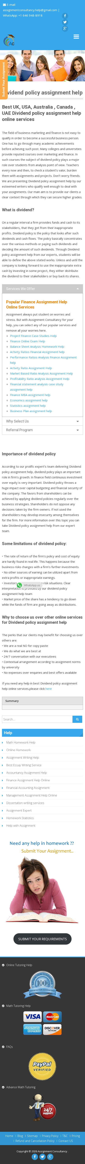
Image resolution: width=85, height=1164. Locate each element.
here (48, 689)
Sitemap (32, 1136)
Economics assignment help (29, 400)
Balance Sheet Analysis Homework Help (37, 346)
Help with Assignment (20, 825)
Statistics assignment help (28, 406)
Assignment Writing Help (22, 757)
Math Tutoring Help (18, 1006)
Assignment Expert (19, 810)
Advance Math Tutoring (20, 1087)
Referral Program (19, 430)
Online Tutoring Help (19, 965)
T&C (65, 1136)
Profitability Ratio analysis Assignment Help (39, 379)
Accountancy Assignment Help (26, 773)
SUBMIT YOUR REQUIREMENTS (42, 939)
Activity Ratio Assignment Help (31, 368)
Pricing (76, 1136)
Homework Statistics (20, 818)
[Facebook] (65, 16)
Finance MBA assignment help (30, 395)
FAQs (9, 1047)
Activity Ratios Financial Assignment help (37, 352)
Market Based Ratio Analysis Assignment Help (41, 373)
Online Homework (18, 750)
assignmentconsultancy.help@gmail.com (30, 10)
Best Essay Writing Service (24, 765)
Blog (20, 1136)
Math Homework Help (20, 742)
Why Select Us (17, 421)
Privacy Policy (50, 1136)
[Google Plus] (65, 28)
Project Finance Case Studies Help (33, 336)
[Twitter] (65, 22)
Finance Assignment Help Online (28, 780)
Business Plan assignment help (31, 411)
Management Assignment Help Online (31, 795)
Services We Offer (20, 289)
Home (9, 1136)
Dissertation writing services (25, 803)
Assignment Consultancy (53, 1151)
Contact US (66, 1141)
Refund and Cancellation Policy (34, 1141)
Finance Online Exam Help (27, 341)
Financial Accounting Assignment (28, 788)
